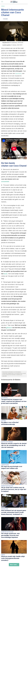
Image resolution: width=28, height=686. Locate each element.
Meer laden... (14, 564)
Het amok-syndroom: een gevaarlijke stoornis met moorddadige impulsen (10, 535)
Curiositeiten (5, 464)
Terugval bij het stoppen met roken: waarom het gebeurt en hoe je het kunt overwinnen (13, 401)
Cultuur (3, 6)
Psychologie (4, 508)
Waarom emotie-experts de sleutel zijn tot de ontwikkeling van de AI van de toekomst (14, 445)
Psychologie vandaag (7, 441)
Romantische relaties (7, 485)
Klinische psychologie (7, 531)
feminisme (18, 73)
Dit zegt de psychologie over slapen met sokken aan (11, 467)
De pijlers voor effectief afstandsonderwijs (10, 423)
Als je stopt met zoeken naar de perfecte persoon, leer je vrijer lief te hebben (13, 489)
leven (5, 273)
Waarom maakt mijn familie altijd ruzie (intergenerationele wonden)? (13, 558)
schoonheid (5, 181)
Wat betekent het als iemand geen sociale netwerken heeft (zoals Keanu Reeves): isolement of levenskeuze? (13, 512)
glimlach (9, 327)
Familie (3, 554)
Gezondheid (4, 397)
